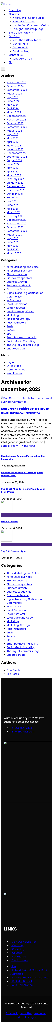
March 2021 (13, 212)
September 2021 (16, 197)
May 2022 (12, 168)
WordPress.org (15, 373)
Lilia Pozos (13, 674)
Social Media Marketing (21, 341)
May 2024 (13, 104)
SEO (9, 333)
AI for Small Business (19, 270)
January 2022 (15, 182)
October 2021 (15, 194)
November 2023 (16, 119)
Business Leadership (19, 285)
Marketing (13, 315)
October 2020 (15, 227)
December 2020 (16, 220)
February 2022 (15, 179)
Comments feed (17, 369)
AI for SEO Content (23, 21)
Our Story (14, 36)
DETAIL (5, 449)
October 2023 (15, 123)
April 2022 (12, 171)
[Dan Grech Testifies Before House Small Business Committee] (26, 402)
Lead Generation (17, 304)
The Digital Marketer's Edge (23, 345)
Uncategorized (16, 348)
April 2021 (12, 208)
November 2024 (16, 82)
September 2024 (17, 90)
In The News (14, 300)
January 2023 (15, 149)
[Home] (6, 4)
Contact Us (16, 55)
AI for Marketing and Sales (28, 18)
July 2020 (12, 238)
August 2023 (14, 130)
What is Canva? (9, 521)
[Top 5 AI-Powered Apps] (26, 538)
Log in (10, 362)
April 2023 (13, 142)
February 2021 (15, 216)
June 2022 (13, 164)
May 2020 (13, 246)
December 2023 (16, 116)
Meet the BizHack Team (26, 40)
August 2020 (14, 234)
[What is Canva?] (26, 509)
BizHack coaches (17, 274)
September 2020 (17, 231)
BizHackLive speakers (19, 278)
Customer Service (18, 289)
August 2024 (14, 93)
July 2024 (12, 97)
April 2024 (13, 108)
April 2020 (13, 249)
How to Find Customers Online (30, 25)
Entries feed (14, 366)
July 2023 (12, 134)
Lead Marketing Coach (20, 311)
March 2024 (14, 112)
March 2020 (14, 253)
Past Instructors (16, 322)
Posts (10, 326)
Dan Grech (13, 670)
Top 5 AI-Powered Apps (13, 551)
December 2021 (16, 186)
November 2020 (16, 223)
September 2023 (17, 127)
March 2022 (14, 175)
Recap (11, 330)
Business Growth (17, 282)
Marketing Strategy (18, 319)
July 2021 (12, 201)
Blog (11, 62)
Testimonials (20, 47)
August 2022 (14, 160)
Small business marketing (22, 337)
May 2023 (13, 138)
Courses (14, 14)
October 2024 (15, 86)
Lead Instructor (16, 307)
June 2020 (13, 242)
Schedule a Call (22, 58)
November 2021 (16, 190)
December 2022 (16, 153)
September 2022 (17, 156)
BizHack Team (9, 446)
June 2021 (13, 205)
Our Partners (20, 44)
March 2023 (14, 145)
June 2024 (13, 101)
